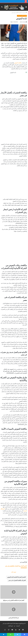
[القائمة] (26, 7)
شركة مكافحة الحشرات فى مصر (16, 580)
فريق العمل (10, 626)
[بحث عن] (2, 7)
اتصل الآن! (13, 572)
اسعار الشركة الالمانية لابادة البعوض (16, 577)
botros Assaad (23, 22)
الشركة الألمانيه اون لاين (17, 12)
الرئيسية (24, 12)
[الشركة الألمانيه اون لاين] (14, 7)
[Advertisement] (14, 128)
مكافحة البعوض (18, 63)
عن (14, 626)
